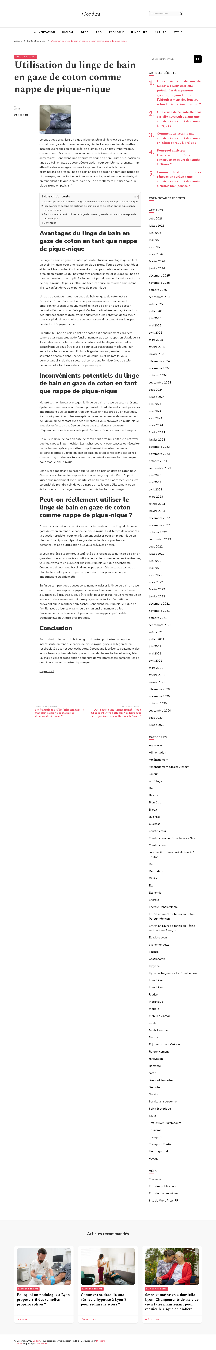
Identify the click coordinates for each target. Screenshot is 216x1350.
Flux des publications (163, 1186)
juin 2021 (155, 646)
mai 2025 (155, 325)
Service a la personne (163, 1101)
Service (153, 1094)
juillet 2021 (156, 639)
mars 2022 (156, 582)
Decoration (156, 871)
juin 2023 (155, 475)
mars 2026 (156, 254)
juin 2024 (155, 404)
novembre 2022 (159, 525)
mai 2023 (155, 482)
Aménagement (158, 760)
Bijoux (153, 810)
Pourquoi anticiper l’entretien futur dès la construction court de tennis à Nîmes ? (178, 157)
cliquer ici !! (47, 671)
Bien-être (155, 802)
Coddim (91, 13)
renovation (156, 1059)
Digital (68, 32)
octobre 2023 (158, 461)
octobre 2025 (158, 290)
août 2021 (156, 632)
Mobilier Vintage (160, 1016)
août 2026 (156, 218)
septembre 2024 (160, 382)
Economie (116, 32)
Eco (99, 32)
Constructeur (157, 831)
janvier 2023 (157, 511)
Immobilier (139, 32)
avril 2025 (155, 333)
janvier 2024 (157, 439)
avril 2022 (155, 575)
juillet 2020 (156, 725)
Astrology (155, 781)
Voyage (153, 1158)
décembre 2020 (159, 689)
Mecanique (156, 1002)
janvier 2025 (157, 354)
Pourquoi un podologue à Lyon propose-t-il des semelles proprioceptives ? (43, 1299)
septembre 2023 (160, 468)
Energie (154, 900)
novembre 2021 (159, 611)
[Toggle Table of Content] (134, 196)
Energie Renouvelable (163, 907)
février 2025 (157, 347)
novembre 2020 (159, 696)
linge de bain (48, 162)
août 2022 (156, 546)
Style (177, 32)
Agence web (157, 745)
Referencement (159, 1052)
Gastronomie (157, 959)
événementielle (159, 945)
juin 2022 (155, 561)
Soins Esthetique (160, 1109)
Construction (157, 845)
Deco (85, 32)
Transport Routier (161, 1144)
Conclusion (50, 223)
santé (152, 1073)
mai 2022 (155, 568)
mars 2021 (156, 668)
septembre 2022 (160, 539)
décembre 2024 (159, 361)
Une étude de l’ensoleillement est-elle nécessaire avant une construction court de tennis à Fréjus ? (179, 119)
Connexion (155, 1179)
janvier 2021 (157, 682)
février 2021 (157, 675)
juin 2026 (155, 233)
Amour (153, 774)
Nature (160, 32)
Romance (155, 1066)
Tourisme (155, 1130)
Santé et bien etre (25, 57)
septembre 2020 (160, 710)
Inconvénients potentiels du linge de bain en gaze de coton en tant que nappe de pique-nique (90, 208)
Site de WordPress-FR (163, 1200)
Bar (151, 788)
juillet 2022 (156, 554)
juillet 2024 (156, 397)
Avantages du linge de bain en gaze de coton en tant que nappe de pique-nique (91, 201)
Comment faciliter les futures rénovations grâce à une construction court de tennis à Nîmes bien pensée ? (179, 179)
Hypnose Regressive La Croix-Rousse (173, 973)
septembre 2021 (160, 625)
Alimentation (44, 32)
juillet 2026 (156, 226)
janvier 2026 (157, 268)
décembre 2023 (159, 447)
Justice (153, 994)
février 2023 (157, 504)
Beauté (153, 795)
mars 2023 (156, 497)
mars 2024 (156, 425)
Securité (154, 1087)
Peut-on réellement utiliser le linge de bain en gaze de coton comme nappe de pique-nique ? (90, 216)
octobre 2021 (158, 618)
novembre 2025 (159, 283)
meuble (154, 1009)
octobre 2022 (158, 532)
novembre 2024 (159, 368)
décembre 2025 (159, 275)
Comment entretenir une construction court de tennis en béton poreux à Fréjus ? (178, 138)
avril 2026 (155, 247)
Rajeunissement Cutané (164, 1044)
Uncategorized (158, 1151)
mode (152, 1023)
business (154, 824)
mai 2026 (155, 240)
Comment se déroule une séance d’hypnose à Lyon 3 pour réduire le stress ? (103, 1299)
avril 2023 (155, 489)
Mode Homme (158, 1030)
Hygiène (154, 966)
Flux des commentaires (164, 1193)
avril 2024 (155, 418)
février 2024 (157, 432)
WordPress (41, 1343)
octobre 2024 (158, 375)
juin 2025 (155, 318)
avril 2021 (155, 661)
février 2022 (157, 589)
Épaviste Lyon (158, 937)
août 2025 (156, 304)
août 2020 (156, 718)
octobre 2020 (158, 703)
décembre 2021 (159, 604)
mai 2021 (155, 653)
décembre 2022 (159, 518)
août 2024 (156, 390)
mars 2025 (156, 340)
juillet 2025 (156, 311)
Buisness (154, 817)
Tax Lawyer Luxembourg (165, 1123)
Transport (155, 1137)
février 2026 (157, 261)
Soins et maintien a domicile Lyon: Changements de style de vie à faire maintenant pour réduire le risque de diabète (172, 1302)
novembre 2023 (159, 454)
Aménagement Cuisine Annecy (169, 767)
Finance (154, 952)
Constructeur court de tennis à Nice (172, 838)
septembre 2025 (160, 297)
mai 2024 (155, 411)
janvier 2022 (157, 596)
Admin (17, 109)
